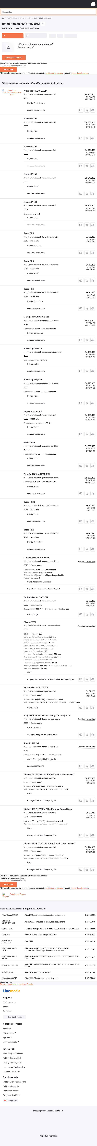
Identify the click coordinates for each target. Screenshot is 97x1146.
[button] (93, 4)
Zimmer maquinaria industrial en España (16, 984)
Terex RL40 (29, 502)
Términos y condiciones (13, 1054)
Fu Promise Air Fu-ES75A (36, 597)
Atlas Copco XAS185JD (35, 91)
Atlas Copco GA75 (33, 348)
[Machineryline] (3, 18)
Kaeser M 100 (30, 119)
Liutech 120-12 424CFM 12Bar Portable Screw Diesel (49, 775)
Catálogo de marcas (11, 1071)
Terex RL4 (29, 233)
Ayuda (5, 1007)
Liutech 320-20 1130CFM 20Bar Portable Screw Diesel (49, 844)
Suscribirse (8, 69)
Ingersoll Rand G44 (33, 411)
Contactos (7, 1011)
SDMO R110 (29, 442)
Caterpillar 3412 (31, 743)
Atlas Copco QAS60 (33, 380)
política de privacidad (54, 73)
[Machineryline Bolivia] (17, 4)
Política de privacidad (12, 1058)
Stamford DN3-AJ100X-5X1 (37, 474)
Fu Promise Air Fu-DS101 (36, 688)
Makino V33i (30, 622)
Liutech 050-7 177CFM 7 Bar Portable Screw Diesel (48, 809)
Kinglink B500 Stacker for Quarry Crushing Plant (47, 715)
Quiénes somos (9, 1002)
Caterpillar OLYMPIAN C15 (36, 317)
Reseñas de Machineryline (14, 1067)
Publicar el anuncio (13, 57)
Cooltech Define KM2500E (36, 558)
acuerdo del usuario (80, 73)
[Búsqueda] (93, 11)
